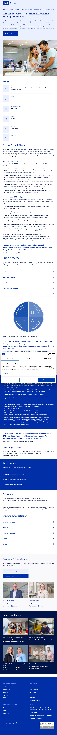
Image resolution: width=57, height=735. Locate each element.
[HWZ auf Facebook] (16, 723)
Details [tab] (28, 358)
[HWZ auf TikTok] (13, 723)
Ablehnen (28, 379)
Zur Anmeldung (9, 33)
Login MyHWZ (7, 695)
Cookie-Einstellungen (36, 718)
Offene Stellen (34, 695)
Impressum (33, 715)
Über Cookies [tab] (47, 358)
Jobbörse (32, 697)
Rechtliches (40, 715)
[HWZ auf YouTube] (10, 723)
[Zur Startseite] (10, 3)
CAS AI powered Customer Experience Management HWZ (39, 9)
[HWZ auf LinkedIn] (3, 723)
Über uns (32, 687)
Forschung (33, 692)
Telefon (7, 606)
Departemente (34, 689)
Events (4, 710)
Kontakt (5, 697)
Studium (5, 687)
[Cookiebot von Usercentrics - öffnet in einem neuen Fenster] (48, 354)
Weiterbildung (6, 689)
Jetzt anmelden (9, 576)
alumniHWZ (6, 713)
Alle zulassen (46, 379)
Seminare (5, 692)
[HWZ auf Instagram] (7, 723)
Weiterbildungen (14, 9)
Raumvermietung (35, 700)
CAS (21, 9)
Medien (5, 708)
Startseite (5, 9)
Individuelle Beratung (11, 571)
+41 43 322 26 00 (34, 712)
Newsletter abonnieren (9, 716)
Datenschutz (48, 715)
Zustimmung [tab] (10, 358)
